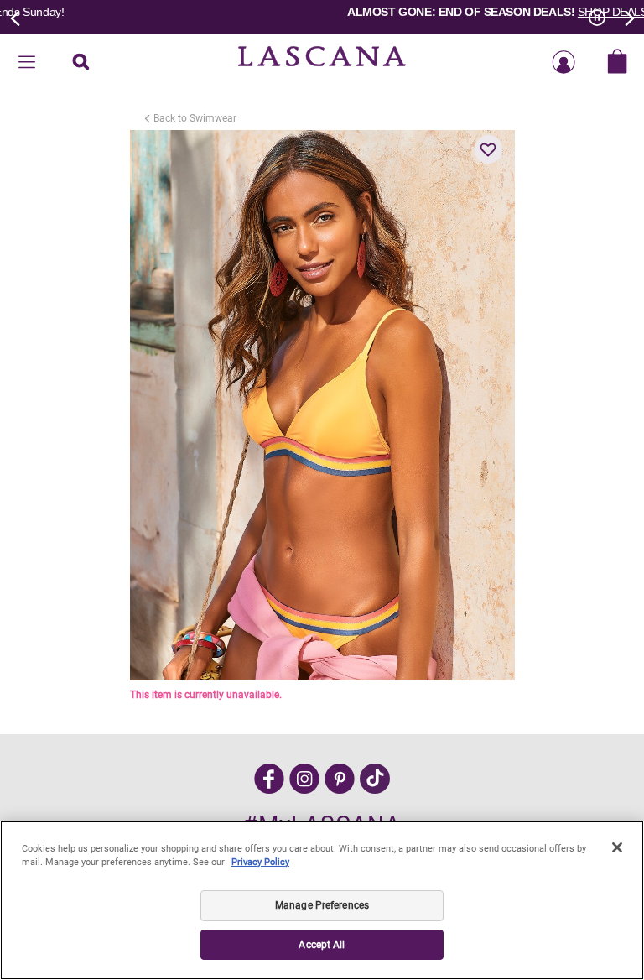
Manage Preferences (322, 905)
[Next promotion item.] (628, 17)
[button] (489, 149)
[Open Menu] (27, 63)
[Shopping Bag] (617, 63)
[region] (322, 900)
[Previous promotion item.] (16, 17)
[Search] (80, 63)
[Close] (617, 847)
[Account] (563, 63)
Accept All (322, 945)
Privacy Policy (260, 862)
